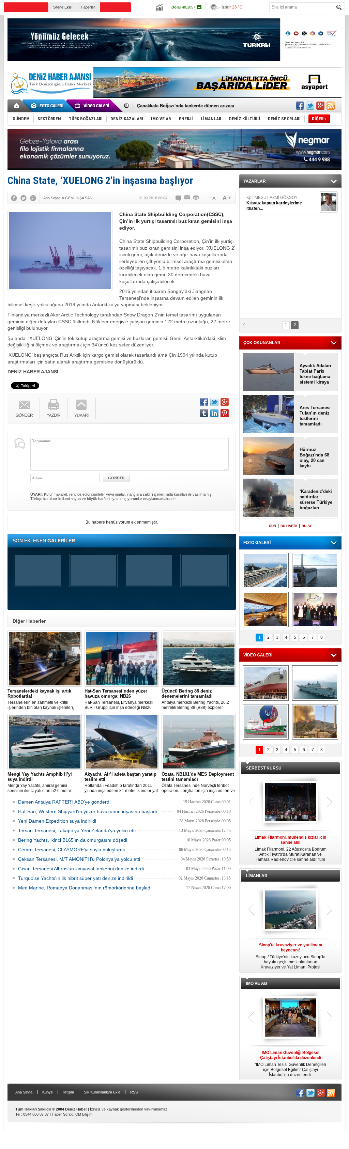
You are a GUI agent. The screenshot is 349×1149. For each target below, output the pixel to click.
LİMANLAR (257, 875)
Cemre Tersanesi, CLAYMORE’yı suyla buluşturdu (71, 849)
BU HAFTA (288, 526)
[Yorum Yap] (179, 198)
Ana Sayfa (23, 1092)
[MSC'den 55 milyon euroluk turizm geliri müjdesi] (266, 609)
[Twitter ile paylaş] (310, 106)
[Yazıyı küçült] (212, 198)
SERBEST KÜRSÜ (264, 768)
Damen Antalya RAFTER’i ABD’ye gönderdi (64, 802)
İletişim (68, 1092)
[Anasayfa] (16, 105)
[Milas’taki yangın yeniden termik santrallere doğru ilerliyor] (315, 722)
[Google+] (33, 198)
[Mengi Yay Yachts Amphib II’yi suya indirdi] (44, 742)
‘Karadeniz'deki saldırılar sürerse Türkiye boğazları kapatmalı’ (316, 500)
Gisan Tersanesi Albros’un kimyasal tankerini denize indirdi (81, 868)
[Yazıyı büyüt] (227, 198)
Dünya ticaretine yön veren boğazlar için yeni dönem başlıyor (202, 105)
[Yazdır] (196, 198)
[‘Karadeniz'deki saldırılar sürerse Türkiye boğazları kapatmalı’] (268, 498)
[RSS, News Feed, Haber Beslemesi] (331, 106)
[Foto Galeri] (48, 105)
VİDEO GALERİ (257, 655)
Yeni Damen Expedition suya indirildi (57, 821)
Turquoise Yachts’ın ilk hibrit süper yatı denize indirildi (75, 878)
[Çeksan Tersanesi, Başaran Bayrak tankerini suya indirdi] (266, 683)
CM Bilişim (83, 1114)
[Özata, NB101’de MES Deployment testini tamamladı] (199, 742)
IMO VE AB (256, 983)
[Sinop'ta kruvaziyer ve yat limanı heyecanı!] (290, 910)
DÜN (272, 526)
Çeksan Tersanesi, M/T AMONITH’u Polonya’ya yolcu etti (79, 859)
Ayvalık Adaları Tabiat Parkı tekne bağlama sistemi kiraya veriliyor (315, 374)
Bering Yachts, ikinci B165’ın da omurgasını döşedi (72, 840)
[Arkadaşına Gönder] (187, 198)
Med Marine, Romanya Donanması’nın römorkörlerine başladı (85, 887)
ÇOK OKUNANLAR (261, 342)
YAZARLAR (254, 181)
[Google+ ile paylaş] (320, 106)
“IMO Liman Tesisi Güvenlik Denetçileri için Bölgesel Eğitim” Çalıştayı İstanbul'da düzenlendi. (290, 1063)
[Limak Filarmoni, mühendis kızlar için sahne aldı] (290, 802)
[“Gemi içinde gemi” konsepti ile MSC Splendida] (266, 570)
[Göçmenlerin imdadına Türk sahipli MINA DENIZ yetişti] (266, 722)
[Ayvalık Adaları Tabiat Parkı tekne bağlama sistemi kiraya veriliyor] (268, 372)
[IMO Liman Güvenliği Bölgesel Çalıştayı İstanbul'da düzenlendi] (290, 1018)
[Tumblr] (204, 413)
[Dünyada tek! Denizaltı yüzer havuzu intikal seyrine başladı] (315, 570)
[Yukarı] (81, 408)
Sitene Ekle (62, 7)
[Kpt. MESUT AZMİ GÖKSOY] (329, 202)
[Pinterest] (225, 413)
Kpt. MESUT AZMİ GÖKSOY (274, 203)
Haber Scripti (62, 1114)
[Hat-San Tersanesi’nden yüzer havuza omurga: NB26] (122, 659)
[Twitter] (23, 198)
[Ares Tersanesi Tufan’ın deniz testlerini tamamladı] (268, 414)
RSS (134, 1092)
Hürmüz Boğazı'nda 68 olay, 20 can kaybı (314, 457)
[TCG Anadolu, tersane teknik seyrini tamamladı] (315, 683)
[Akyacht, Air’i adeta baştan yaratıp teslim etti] (122, 742)
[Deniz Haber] (50, 98)
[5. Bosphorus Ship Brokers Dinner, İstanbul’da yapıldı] (315, 609)
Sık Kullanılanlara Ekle (102, 1092)
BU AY (307, 526)
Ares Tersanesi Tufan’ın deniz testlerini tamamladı (315, 415)
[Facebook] (14, 198)
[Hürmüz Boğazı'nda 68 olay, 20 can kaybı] (268, 456)
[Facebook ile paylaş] (300, 106)
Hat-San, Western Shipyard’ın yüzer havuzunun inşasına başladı (87, 811)
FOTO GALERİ (257, 542)
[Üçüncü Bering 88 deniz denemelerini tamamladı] (199, 659)
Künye (47, 1092)
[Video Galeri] (93, 105)
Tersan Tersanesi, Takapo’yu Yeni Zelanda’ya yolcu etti (77, 830)
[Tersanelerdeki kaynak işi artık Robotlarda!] (44, 659)
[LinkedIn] (214, 413)
